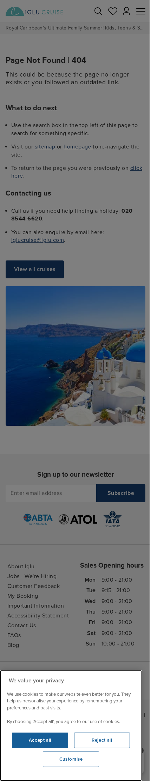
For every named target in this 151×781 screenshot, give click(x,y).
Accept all (40, 740)
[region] (71, 725)
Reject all (102, 740)
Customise (71, 759)
